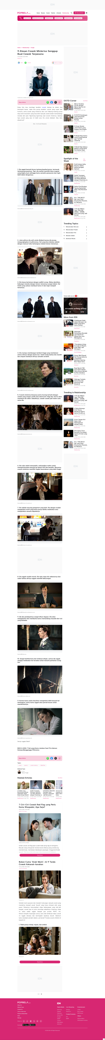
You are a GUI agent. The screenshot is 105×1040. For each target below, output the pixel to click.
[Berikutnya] (63, 890)
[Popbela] (24, 13)
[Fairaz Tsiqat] (19, 772)
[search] (72, 13)
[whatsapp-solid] (47, 102)
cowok (44, 107)
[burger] (87, 13)
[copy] (59, 102)
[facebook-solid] (51, 102)
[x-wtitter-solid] (55, 102)
